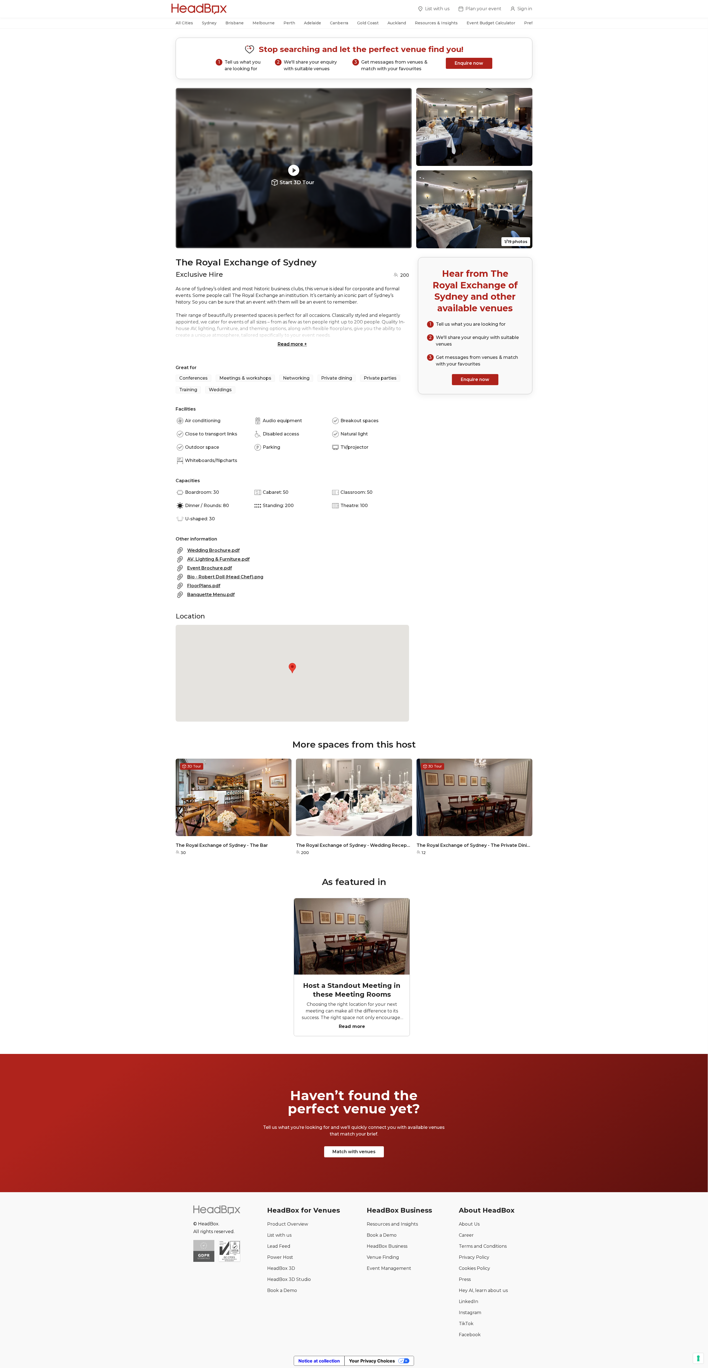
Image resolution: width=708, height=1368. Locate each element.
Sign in (524, 8)
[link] (229, 1251)
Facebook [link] (470, 1334)
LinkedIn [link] (468, 1301)
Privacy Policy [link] (474, 1257)
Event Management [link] (389, 1268)
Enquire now (469, 63)
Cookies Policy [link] (474, 1268)
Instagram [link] (470, 1312)
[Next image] (402, 168)
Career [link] (466, 1235)
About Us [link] (469, 1224)
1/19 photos (515, 241)
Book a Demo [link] (282, 1290)
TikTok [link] (466, 1323)
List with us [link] (279, 1235)
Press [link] (465, 1279)
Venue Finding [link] (383, 1257)
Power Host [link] (280, 1257)
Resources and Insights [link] (392, 1224)
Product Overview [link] (287, 1224)
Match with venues (354, 1151)
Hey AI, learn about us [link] (483, 1290)
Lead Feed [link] (278, 1246)
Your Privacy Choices (372, 1361)
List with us (437, 8)
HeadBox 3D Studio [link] (289, 1279)
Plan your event (483, 8)
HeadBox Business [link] (387, 1246)
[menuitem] (433, 9)
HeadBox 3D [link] (281, 1268)
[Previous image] (185, 168)
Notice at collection (319, 1361)
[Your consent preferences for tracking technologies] (698, 1358)
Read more (292, 344)
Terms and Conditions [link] (483, 1246)
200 (404, 275)
